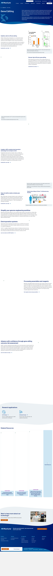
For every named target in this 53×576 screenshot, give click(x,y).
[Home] (1, 7)
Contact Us (49, 3)
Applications (33, 3)
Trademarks (44, 549)
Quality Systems (26, 549)
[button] (47, 1)
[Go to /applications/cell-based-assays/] (26, 414)
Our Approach (27, 3)
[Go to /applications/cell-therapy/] (9, 414)
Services (21, 3)
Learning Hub (38, 3)
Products (17, 3)
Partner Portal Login (38, 1)
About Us (43, 3)
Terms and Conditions (35, 549)
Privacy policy (30, 549)
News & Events (44, 1)
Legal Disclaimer (41, 549)
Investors (49, 1)
